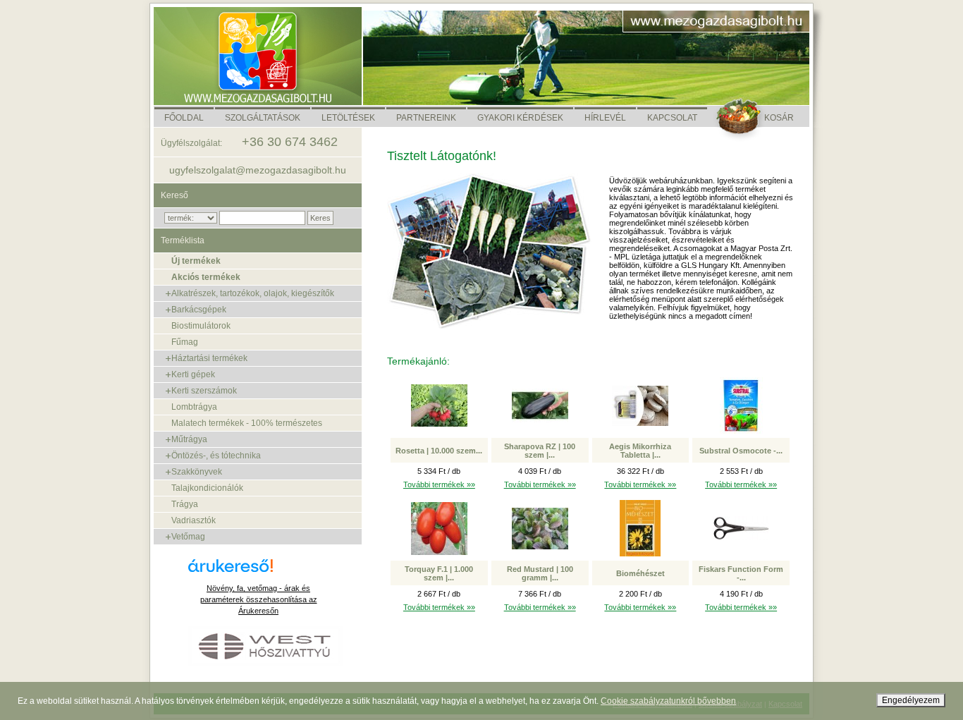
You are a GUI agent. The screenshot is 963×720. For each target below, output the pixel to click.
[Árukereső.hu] (258, 570)
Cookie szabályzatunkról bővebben (668, 701)
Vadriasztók (193, 520)
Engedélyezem (911, 700)
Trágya (184, 504)
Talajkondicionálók (207, 488)
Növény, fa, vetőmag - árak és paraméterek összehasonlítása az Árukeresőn (258, 599)
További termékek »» (439, 484)
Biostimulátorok (201, 326)
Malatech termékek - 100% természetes (246, 423)
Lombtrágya (194, 407)
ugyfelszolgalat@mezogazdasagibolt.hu (257, 170)
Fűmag (184, 342)
